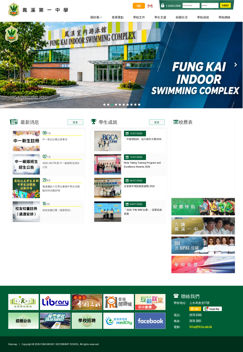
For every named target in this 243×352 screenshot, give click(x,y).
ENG (139, 6)
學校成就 (203, 17)
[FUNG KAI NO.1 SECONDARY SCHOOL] (45, 16)
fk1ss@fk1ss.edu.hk (200, 327)
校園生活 (182, 17)
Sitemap (12, 344)
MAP (197, 309)
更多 (75, 122)
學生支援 (160, 17)
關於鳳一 (96, 17)
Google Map (214, 309)
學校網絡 (224, 17)
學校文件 (139, 17)
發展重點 (118, 17)
